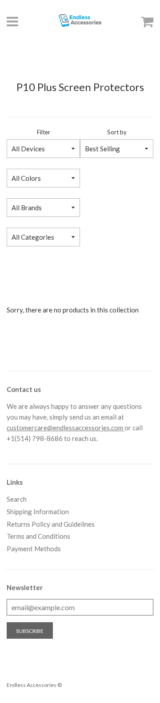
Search (17, 499)
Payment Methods (34, 549)
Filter (43, 132)
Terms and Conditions (38, 536)
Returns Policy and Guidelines (51, 524)
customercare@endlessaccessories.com (65, 428)
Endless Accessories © (34, 685)
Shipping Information (38, 511)
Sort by (117, 132)
